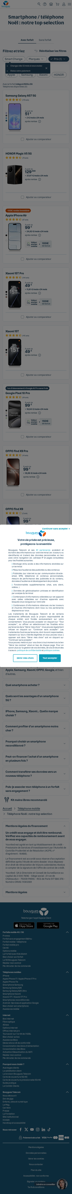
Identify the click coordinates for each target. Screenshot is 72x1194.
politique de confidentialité (29, 650)
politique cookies (51, 650)
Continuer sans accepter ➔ (56, 528)
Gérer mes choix (25, 658)
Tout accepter (50, 658)
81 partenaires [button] (43, 550)
